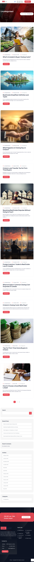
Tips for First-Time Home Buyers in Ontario (15, 349)
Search (4, 410)
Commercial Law (29, 530)
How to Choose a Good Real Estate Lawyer (15, 387)
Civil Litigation (28, 535)
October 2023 (5, 464)
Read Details (6, 103)
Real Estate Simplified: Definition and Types (16, 96)
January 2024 (5, 458)
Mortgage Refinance (27, 533)
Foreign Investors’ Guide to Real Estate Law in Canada (16, 265)
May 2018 (5, 488)
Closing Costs (21, 533)
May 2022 (5, 467)
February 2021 (5, 479)
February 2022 (5, 473)
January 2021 (5, 482)
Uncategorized (24, 54)
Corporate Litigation (20, 537)
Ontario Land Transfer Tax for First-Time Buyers (15, 169)
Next (19, 402)
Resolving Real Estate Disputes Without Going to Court (16, 211)
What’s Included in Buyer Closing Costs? (17, 57)
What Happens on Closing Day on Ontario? (14, 149)
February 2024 (5, 455)
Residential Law (21, 530)
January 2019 (5, 485)
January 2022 (5, 476)
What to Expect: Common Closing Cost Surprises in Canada (16, 285)
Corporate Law (21, 535)
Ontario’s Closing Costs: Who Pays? (15, 305)
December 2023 (6, 461)
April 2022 (5, 470)
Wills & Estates (28, 538)
